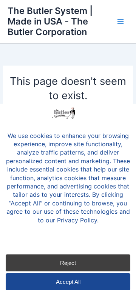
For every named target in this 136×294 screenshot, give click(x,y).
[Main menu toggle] (120, 21)
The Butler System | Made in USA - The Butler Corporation (50, 21)
